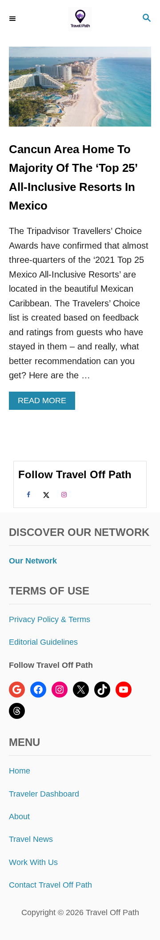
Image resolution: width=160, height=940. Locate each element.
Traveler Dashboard (44, 793)
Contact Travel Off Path (50, 885)
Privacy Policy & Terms (49, 619)
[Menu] (13, 18)
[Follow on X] (45, 494)
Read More (45, 403)
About (19, 816)
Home (19, 770)
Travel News (31, 839)
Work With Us (33, 862)
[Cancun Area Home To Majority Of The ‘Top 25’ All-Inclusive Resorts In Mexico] (80, 91)
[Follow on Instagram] (63, 494)
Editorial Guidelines (43, 642)
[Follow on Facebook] (27, 494)
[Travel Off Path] (80, 19)
